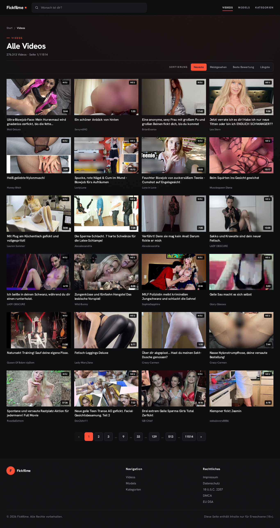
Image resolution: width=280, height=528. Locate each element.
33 (138, 437)
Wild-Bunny (81, 304)
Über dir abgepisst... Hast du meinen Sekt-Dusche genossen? (171, 355)
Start (10, 28)
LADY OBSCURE (219, 246)
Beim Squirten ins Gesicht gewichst (234, 178)
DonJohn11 (81, 420)
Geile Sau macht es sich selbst (231, 294)
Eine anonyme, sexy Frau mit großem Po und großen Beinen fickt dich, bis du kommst (173, 121)
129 (154, 437)
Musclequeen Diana (221, 187)
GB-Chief (147, 420)
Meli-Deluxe (14, 129)
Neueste (199, 67)
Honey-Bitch (14, 187)
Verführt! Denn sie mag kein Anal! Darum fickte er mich (170, 238)
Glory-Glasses (218, 304)
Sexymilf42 (81, 129)
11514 (189, 437)
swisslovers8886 (219, 420)
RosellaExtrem (15, 420)
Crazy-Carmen (150, 362)
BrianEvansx (149, 129)
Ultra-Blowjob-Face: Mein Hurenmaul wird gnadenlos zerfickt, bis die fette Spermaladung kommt (36, 121)
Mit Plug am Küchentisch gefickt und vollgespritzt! (33, 238)
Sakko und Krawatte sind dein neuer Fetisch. (235, 238)
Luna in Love (149, 187)
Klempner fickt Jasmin (225, 411)
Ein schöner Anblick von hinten (97, 119)
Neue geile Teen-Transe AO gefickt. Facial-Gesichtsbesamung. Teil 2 (104, 413)
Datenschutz (211, 483)
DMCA (207, 496)
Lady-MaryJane (84, 362)
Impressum (210, 477)
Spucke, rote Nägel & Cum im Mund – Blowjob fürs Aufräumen (101, 180)
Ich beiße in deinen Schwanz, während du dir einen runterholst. (38, 296)
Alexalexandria (83, 246)
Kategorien (264, 7)
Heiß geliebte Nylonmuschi (26, 178)
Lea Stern (215, 129)
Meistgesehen (218, 67)
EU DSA (208, 502)
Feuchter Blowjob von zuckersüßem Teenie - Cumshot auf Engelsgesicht (173, 180)
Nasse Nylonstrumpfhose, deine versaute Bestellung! (238, 355)
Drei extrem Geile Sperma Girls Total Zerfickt (168, 413)
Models (244, 7)
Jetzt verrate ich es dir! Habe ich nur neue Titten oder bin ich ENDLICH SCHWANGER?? (241, 121)
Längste (265, 67)
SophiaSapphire (151, 304)
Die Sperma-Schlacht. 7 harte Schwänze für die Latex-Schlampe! (105, 238)
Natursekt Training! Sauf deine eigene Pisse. (37, 353)
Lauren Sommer (16, 246)
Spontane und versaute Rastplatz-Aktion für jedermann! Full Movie (38, 413)
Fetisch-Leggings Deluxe (91, 353)
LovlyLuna (80, 187)
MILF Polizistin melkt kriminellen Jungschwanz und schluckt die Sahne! (169, 296)
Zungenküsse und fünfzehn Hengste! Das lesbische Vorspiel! (103, 296)
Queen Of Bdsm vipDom (20, 362)
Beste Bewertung (243, 67)
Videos (227, 7)
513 (170, 437)
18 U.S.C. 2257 (213, 489)
